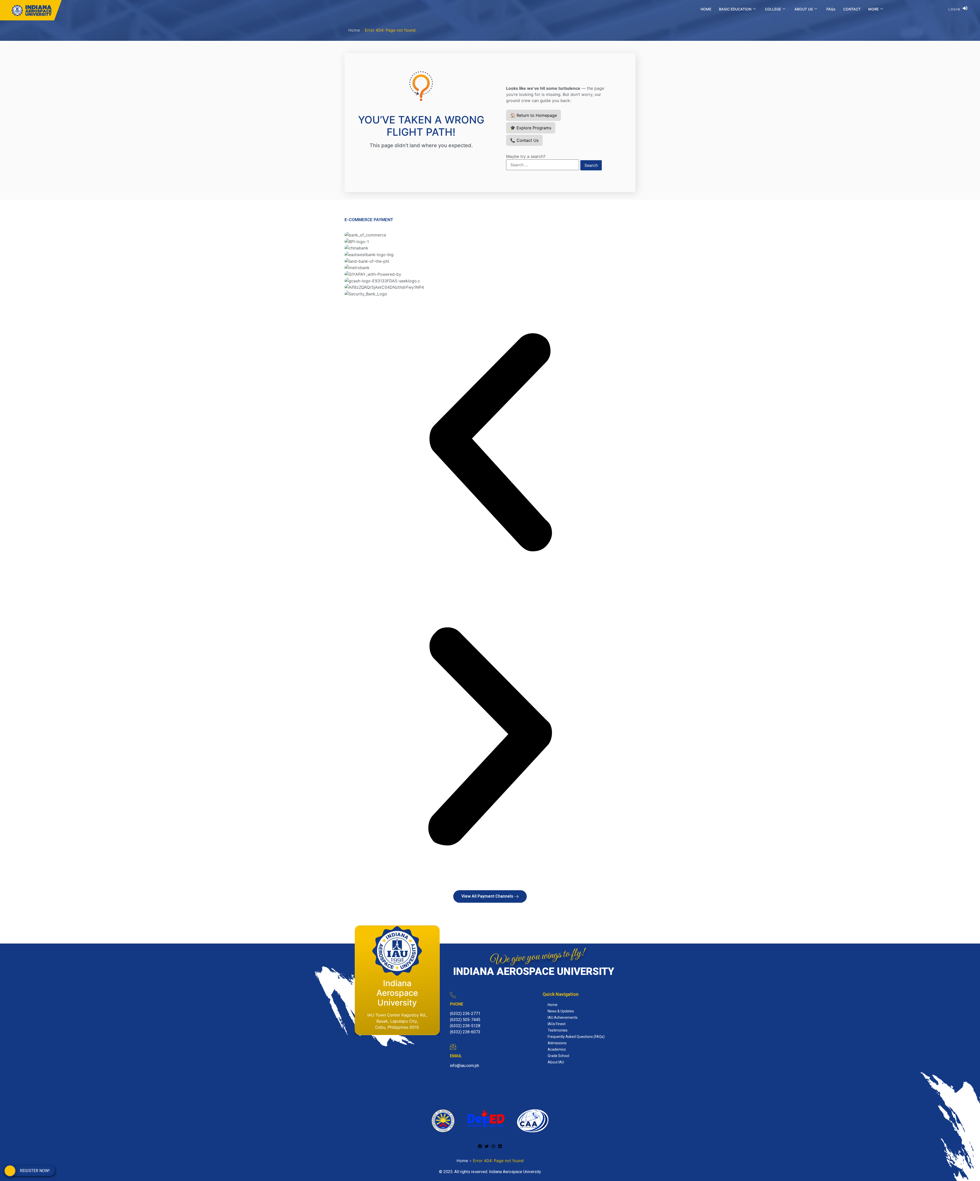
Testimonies (558, 1030)
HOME (706, 9)
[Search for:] (542, 164)
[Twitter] (487, 1146)
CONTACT (852, 9)
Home (354, 30)
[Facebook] (480, 1146)
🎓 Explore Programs (530, 127)
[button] (490, 444)
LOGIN (954, 9)
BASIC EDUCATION (735, 9)
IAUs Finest (557, 1024)
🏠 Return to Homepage (533, 115)
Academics (557, 1049)
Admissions (557, 1043)
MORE (873, 9)
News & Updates (561, 1011)
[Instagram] (493, 1146)
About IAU (556, 1062)
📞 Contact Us (524, 140)
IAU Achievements (563, 1017)
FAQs (831, 9)
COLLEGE (773, 9)
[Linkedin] (500, 1146)
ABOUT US (803, 9)
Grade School (558, 1056)
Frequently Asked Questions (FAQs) (576, 1037)
